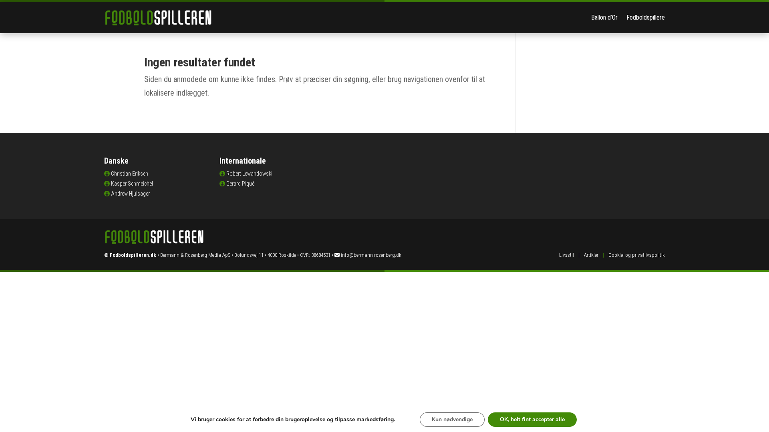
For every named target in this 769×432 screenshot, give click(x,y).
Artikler (591, 255)
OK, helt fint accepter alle (532, 419)
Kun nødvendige (452, 419)
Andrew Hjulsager (130, 193)
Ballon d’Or (604, 17)
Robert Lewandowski (249, 173)
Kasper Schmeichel (132, 183)
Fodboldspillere (645, 17)
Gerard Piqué (240, 183)
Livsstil (566, 255)
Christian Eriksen (129, 173)
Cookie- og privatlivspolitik (636, 255)
